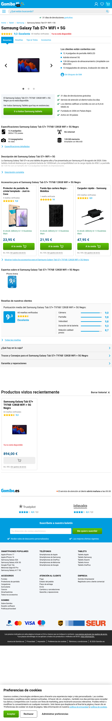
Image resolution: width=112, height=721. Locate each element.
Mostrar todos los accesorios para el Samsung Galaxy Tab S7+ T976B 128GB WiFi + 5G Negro (47, 259)
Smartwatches (7, 592)
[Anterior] (6, 65)
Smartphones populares (14, 551)
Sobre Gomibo (6, 603)
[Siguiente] (51, 65)
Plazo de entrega (46, 584)
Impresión (41, 642)
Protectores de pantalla (10, 582)
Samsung (20, 23)
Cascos (4, 589)
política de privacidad (79, 707)
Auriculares (5, 587)
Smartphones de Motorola (50, 562)
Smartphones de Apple (48, 555)
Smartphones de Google (49, 565)
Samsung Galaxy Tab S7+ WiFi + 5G (41, 23)
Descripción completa (14, 172)
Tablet (11, 23)
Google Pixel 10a (7, 565)
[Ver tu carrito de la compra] (108, 4)
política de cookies (98, 707)
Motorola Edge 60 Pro (9, 568)
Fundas (4, 579)
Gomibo (5, 600)
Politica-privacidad (8, 609)
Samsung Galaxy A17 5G (11, 570)
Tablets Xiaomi (84, 560)
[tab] (23, 89)
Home (3, 23)
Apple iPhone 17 (7, 555)
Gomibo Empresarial (86, 579)
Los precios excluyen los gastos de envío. (91, 634)
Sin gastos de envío (18, 253)
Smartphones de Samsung (50, 557)
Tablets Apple (83, 555)
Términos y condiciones (78, 642)
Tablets (82, 551)
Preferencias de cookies (57, 642)
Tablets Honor (83, 562)
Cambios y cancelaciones (50, 589)
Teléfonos (45, 551)
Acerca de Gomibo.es (15, 642)
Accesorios (7, 576)
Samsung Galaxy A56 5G (11, 562)
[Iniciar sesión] (96, 4)
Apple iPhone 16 (7, 557)
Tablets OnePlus (84, 565)
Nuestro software (8, 606)
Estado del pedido (47, 582)
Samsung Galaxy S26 (9, 560)
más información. (88, 637)
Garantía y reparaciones (49, 592)
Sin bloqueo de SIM (73, 74)
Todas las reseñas (13, 340)
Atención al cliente (50, 576)
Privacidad (31, 642)
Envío (42, 587)
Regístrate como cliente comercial (91, 582)
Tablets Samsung (85, 557)
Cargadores (5, 584)
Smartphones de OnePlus (50, 560)
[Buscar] (107, 11)
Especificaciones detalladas (17, 146)
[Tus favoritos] (102, 4)
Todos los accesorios (9, 595)
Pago (42, 579)
